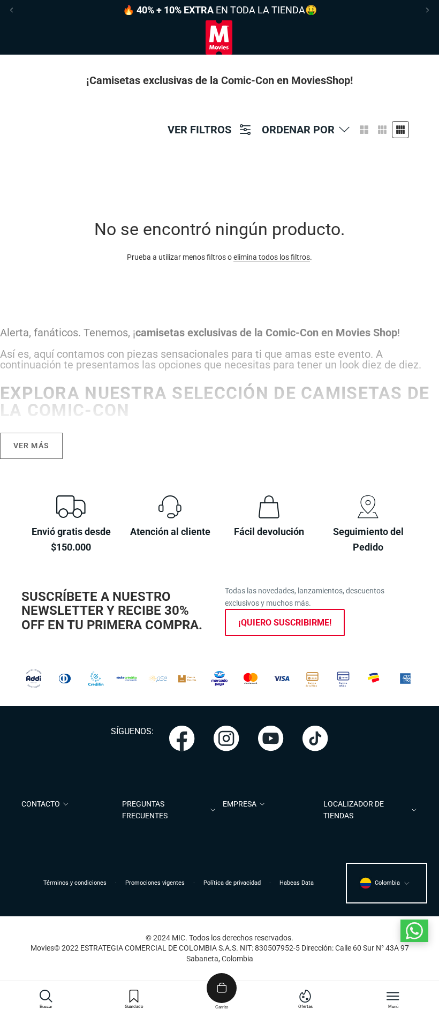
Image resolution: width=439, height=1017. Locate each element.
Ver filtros (199, 129)
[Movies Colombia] (219, 37)
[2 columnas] (364, 129)
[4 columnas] (400, 129)
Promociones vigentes (155, 882)
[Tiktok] (315, 738)
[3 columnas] (382, 129)
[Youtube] (271, 738)
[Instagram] (226, 738)
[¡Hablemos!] (414, 931)
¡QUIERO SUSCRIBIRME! (284, 622)
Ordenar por (298, 129)
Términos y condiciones (75, 882)
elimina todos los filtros (271, 257)
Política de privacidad (232, 882)
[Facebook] (182, 738)
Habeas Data (296, 882)
